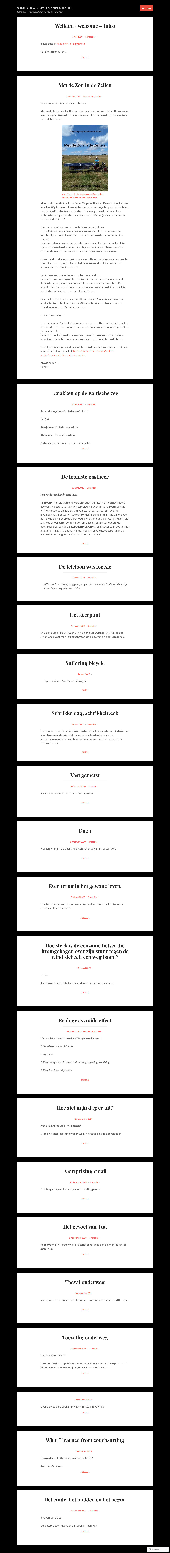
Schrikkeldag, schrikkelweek (85, 713)
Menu (148, 8)
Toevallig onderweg (85, 1337)
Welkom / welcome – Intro (85, 25)
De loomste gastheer (85, 476)
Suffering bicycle (85, 663)
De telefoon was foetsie (85, 566)
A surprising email (85, 1171)
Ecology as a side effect (85, 1020)
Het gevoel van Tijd (85, 1226)
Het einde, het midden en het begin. (85, 1499)
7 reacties (93, 1237)
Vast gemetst (85, 775)
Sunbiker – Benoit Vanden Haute (45, 8)
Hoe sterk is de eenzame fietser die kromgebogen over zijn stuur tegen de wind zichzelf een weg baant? (85, 951)
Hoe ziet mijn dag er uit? (85, 1107)
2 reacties (92, 577)
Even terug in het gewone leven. (85, 886)
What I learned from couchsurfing (85, 1440)
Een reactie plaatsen (92, 96)
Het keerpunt (85, 614)
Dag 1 (85, 830)
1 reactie (94, 1182)
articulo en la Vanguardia (70, 43)
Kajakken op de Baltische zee (85, 393)
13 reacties (90, 36)
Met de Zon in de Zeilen (85, 85)
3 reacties (91, 404)
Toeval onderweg (85, 1282)
